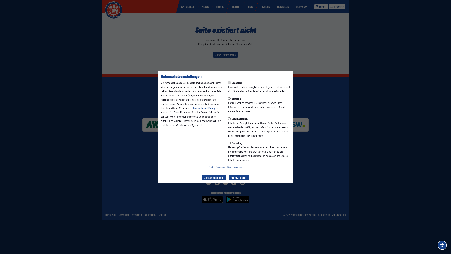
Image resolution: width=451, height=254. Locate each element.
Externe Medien (239, 118)
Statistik (236, 98)
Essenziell (236, 82)
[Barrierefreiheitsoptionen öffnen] (442, 245)
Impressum (238, 167)
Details (211, 167)
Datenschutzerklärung (204, 108)
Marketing (236, 143)
